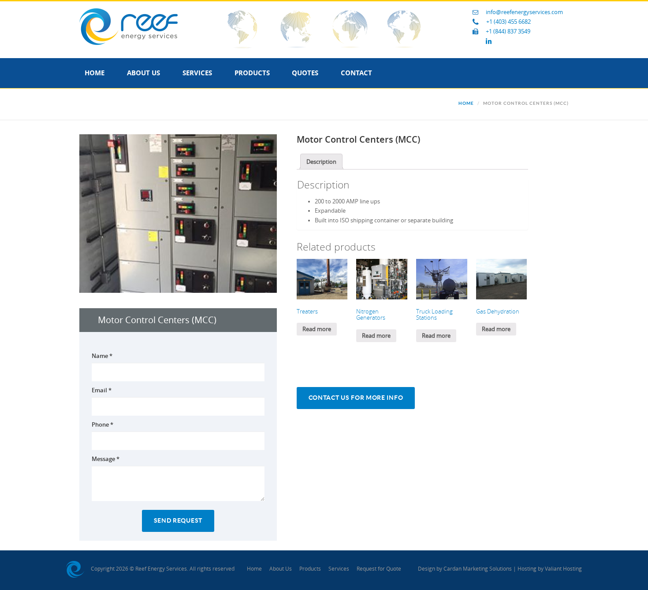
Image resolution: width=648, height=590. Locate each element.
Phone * (102, 424)
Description (321, 162)
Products (252, 72)
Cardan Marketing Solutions (477, 569)
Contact (356, 72)
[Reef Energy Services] (128, 26)
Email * (102, 390)
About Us (143, 72)
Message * (105, 459)
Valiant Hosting (563, 569)
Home (94, 72)
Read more (316, 329)
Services (197, 72)
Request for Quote (379, 569)
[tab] (321, 162)
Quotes (305, 72)
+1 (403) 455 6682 (508, 21)
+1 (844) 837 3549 (508, 31)
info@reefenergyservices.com (524, 12)
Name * (102, 356)
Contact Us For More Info (356, 398)
